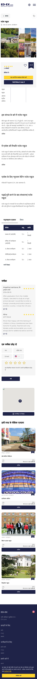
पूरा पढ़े (5, 309)
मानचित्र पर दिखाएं (19, 414)
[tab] (10, 220)
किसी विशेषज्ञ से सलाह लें (19, 82)
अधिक (18, 465)
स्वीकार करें (18, 675)
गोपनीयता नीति (7, 671)
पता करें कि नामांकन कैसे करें (18, 77)
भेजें (11, 379)
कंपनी (2, 663)
